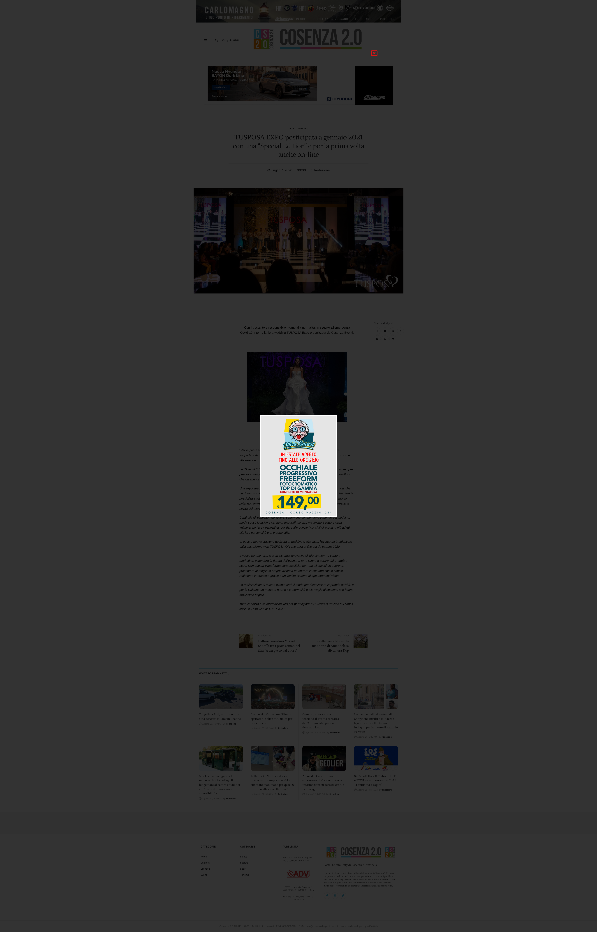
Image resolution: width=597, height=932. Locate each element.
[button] (374, 53)
